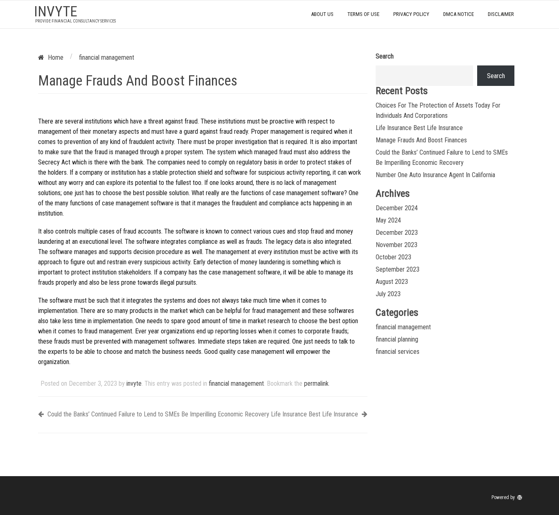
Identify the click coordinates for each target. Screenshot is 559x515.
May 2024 (388, 220)
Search (385, 56)
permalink (316, 383)
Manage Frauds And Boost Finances (421, 140)
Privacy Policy (411, 14)
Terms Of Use (363, 14)
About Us (322, 14)
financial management (236, 383)
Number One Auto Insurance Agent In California (435, 175)
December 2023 (397, 232)
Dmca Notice (458, 14)
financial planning (397, 339)
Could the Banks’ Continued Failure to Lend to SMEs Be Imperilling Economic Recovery (157, 414)
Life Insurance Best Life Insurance (315, 414)
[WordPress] (520, 497)
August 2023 (392, 282)
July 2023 (388, 294)
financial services (397, 351)
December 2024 (397, 208)
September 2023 (397, 269)
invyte (55, 11)
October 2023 (393, 257)
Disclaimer (501, 14)
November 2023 (396, 245)
